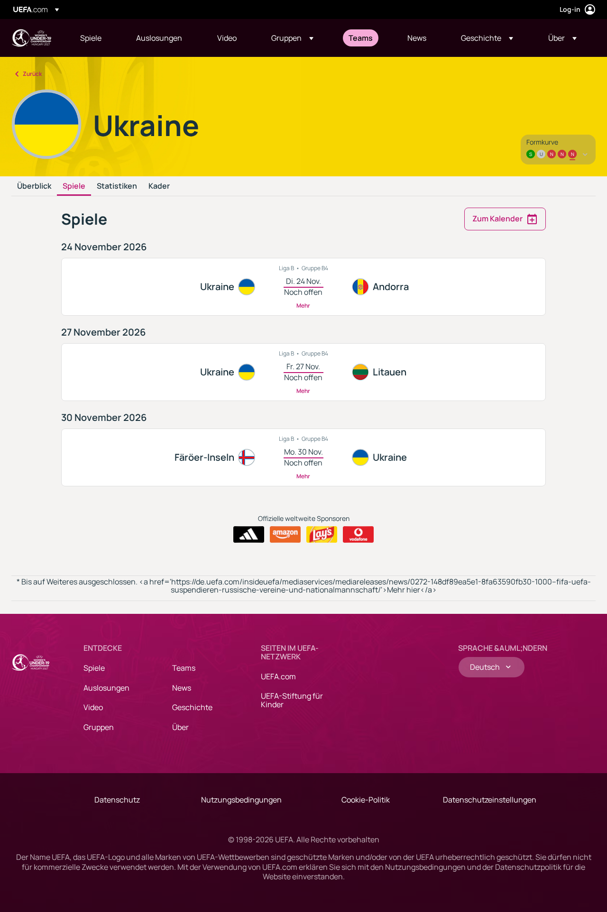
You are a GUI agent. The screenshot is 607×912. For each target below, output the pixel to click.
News (181, 688)
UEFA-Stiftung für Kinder (292, 700)
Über (180, 727)
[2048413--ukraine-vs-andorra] (303, 287)
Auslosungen (106, 688)
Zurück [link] (32, 74)
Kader (159, 186)
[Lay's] (321, 534)
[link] (91, 38)
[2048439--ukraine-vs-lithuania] (303, 372)
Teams (183, 668)
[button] (292, 38)
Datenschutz (117, 799)
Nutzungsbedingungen (241, 799)
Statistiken (117, 186)
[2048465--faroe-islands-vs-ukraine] (303, 457)
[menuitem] (96, 38)
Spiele (74, 186)
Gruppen (98, 727)
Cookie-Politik (365, 799)
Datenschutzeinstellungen (489, 799)
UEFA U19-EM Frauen (31, 38)
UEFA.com (278, 676)
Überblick (34, 186)
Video (93, 707)
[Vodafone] (358, 534)
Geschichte (192, 707)
